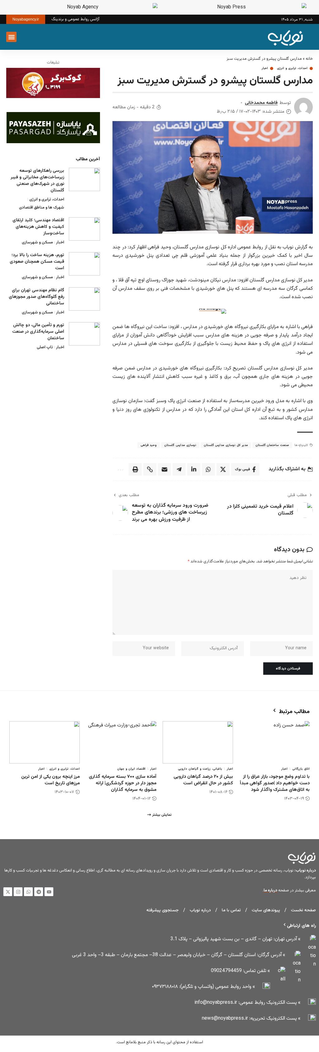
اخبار (265, 68)
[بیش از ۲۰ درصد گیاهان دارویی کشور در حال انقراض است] (198, 742)
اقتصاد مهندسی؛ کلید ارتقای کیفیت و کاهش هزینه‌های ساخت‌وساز (38, 227)
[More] (119, 469)
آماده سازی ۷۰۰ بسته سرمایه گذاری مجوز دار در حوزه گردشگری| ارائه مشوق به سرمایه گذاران (122, 783)
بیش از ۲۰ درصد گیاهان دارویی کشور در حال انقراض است (203, 780)
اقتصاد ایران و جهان (131, 769)
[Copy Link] (149, 469)
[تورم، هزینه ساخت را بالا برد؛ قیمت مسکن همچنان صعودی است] (84, 263)
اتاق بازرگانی (301, 769)
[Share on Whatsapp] (208, 469)
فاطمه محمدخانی (261, 102)
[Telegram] (38, 891)
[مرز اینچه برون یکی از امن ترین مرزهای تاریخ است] (44, 742)
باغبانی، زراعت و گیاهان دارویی (200, 769)
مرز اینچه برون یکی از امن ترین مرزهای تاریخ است (50, 780)
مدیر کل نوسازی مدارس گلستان (226, 445)
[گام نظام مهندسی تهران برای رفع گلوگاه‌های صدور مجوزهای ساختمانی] (84, 299)
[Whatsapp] (28, 891)
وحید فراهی (148, 445)
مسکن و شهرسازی (37, 242)
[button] (24, 37)
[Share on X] (223, 469)
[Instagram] (18, 891)
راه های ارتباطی (301, 925)
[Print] (135, 469)
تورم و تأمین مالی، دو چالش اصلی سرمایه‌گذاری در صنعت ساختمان (38, 332)
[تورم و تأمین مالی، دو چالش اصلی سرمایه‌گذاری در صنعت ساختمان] (84, 333)
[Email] (164, 469)
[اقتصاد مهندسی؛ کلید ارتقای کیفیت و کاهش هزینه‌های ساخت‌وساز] (84, 229)
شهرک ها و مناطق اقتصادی (41, 207)
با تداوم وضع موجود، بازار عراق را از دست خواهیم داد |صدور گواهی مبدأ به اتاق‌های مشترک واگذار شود (275, 783)
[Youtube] (49, 891)
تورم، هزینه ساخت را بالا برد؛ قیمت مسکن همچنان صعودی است (37, 262)
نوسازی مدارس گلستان (180, 445)
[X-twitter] (7, 891)
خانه (309, 59)
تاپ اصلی (45, 347)
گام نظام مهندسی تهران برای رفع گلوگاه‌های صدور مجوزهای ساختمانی (36, 297)
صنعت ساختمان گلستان (272, 445)
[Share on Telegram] (179, 469)
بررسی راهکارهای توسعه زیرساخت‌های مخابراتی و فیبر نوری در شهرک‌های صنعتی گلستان (37, 180)
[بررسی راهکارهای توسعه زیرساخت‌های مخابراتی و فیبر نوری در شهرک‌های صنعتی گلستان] (84, 179)
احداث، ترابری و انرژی (292, 68)
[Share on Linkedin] (193, 469)
